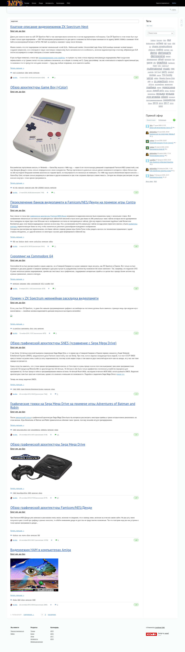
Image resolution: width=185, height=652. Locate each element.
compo (166, 49)
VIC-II (42, 284)
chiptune (152, 49)
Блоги (34, 3)
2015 (155, 103)
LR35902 (41, 188)
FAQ (68, 3)
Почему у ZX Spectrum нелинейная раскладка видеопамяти (54, 298)
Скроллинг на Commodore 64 (31, 256)
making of (165, 66)
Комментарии (151, 120)
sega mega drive (22, 430)
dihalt (161, 59)
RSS (155, 181)
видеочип (169, 84)
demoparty (164, 53)
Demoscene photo (156, 177)
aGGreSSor (153, 132)
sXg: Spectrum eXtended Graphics (161, 162)
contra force (37, 241)
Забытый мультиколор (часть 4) (161, 127)
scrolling (47, 284)
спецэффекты (35, 430)
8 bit (52, 284)
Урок (150, 103)
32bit (18, 600)
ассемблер (159, 84)
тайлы (51, 241)
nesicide (151, 72)
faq (173, 59)
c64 (173, 43)
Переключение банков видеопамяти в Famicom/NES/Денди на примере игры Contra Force (73, 204)
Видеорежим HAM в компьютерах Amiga (40, 550)
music (166, 68)
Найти (174, 10)
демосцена (168, 87)
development (152, 59)
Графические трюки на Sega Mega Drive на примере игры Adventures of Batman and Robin (72, 406)
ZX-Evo (171, 81)
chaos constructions (162, 46)
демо (159, 87)
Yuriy (151, 125)
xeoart (167, 633)
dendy (27, 241)
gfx (154, 62)
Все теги (149, 25)
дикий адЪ (158, 90)
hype (155, 65)
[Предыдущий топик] (181, 21)
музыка (160, 93)
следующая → (29, 614)
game (149, 62)
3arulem (159, 40)
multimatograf (154, 68)
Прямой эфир (154, 115)
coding (159, 49)
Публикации (162, 120)
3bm (164, 40)
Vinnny (152, 175)
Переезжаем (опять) (157, 155)
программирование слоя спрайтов (52, 57)
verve (150, 78)
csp (171, 50)
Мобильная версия (37, 642)
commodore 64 (35, 284)
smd (29, 430)
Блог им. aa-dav (17, 31)
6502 (161, 106)
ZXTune (151, 84)
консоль (47, 188)
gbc (16, 188)
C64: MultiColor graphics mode (160, 171)
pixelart (171, 72)
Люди (41, 3)
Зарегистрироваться (162, 3)
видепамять (25, 328)
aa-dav (15, 77)
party (164, 71)
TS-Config (167, 74)
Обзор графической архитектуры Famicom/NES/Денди (51, 507)
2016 (161, 103)
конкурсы (151, 93)
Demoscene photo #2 (157, 149)
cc (150, 46)
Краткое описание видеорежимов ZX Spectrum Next (49, 26)
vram (35, 328)
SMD (29, 493)
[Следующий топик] (181, 25)
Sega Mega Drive (22, 493)
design (168, 56)
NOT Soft (158, 72)
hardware (171, 63)
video (156, 78)
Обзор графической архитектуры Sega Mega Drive (47, 444)
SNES (18, 389)
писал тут (120, 374)
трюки (56, 430)
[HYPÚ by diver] (15, 3)
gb (13, 188)
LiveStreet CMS (160, 627)
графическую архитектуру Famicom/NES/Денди (48, 216)
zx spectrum (161, 81)
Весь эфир (149, 181)
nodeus (152, 140)
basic (169, 43)
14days (153, 40)
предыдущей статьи (23, 417)
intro (159, 66)
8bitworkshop (150, 43)
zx (152, 81)
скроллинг (23, 284)
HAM (33, 600)
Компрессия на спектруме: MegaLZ (162, 134)
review (152, 74)
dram (31, 328)
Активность (50, 3)
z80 (149, 81)
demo (153, 53)
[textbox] (161, 33)
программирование (154, 100)
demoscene (158, 56)
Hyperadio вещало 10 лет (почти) (161, 143)
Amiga (15, 600)
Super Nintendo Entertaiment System (32, 389)
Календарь (60, 3)
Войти (174, 3)
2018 (171, 103)
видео (31, 73)
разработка (169, 99)
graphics (162, 62)
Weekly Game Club (167, 78)
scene (159, 75)
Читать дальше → (17, 68)
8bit (169, 40)
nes (172, 68)
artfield (159, 43)
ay (165, 43)
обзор (164, 96)
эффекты (44, 430)
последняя (52, 614)
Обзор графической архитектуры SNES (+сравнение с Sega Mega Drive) (63, 343)
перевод (172, 97)
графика (151, 87)
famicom (168, 59)
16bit (14, 389)
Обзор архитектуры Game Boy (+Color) (39, 87)
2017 (166, 103)
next (14, 73)
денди (149, 90)
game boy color (29, 188)
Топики (26, 3)
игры (167, 90)
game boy (21, 188)
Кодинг (172, 91)
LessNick (152, 160)
